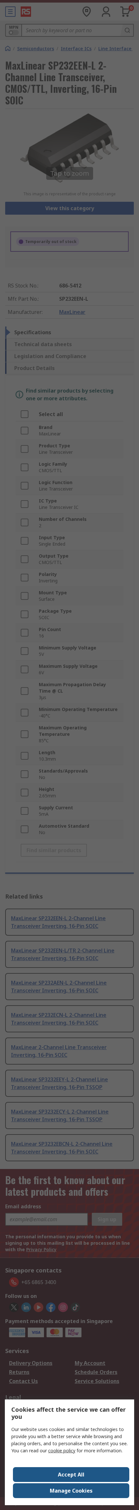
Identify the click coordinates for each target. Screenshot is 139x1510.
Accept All (71, 1474)
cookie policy (61, 1450)
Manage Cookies (71, 1490)
